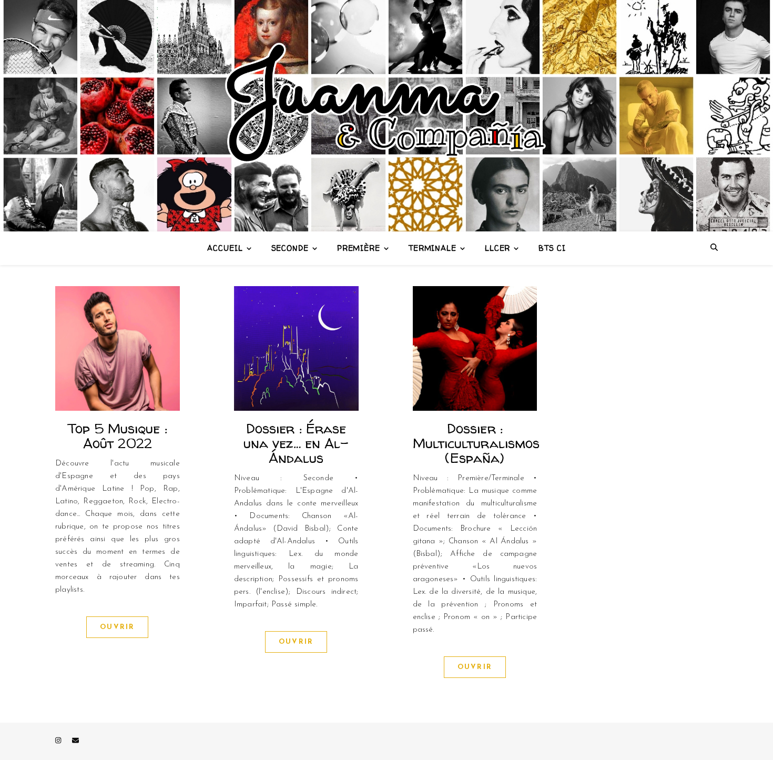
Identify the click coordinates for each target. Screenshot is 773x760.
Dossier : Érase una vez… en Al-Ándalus (296, 443)
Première (358, 248)
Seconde (290, 248)
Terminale (432, 248)
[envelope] (75, 741)
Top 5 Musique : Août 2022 (117, 435)
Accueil (224, 248)
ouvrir (117, 627)
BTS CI (551, 248)
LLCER (498, 248)
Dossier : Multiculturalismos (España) (476, 443)
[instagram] (59, 741)
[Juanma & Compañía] (386, 115)
